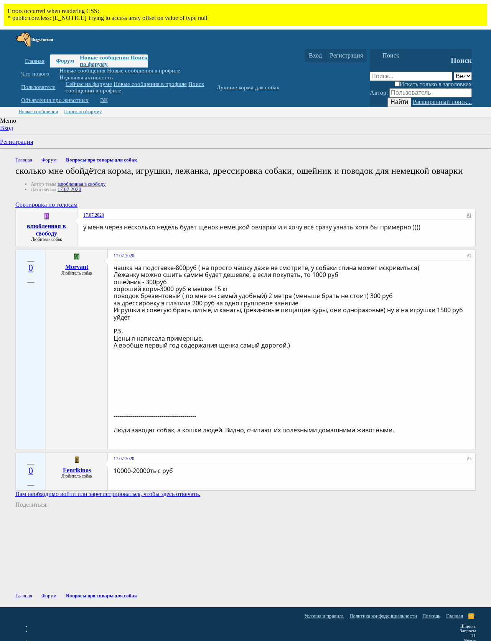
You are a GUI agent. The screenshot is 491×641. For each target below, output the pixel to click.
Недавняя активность (86, 77)
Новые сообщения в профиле (143, 71)
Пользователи (38, 87)
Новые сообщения (104, 57)
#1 (469, 215)
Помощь (431, 616)
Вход (6, 128)
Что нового (35, 74)
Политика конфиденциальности (383, 616)
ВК (104, 100)
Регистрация (16, 141)
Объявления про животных (55, 100)
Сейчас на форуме (89, 84)
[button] (55, 74)
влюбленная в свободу (82, 184)
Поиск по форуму (83, 111)
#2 (469, 256)
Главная (34, 61)
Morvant (76, 267)
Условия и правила (324, 616)
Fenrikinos (77, 470)
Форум (65, 61)
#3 (469, 458)
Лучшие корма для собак (248, 87)
